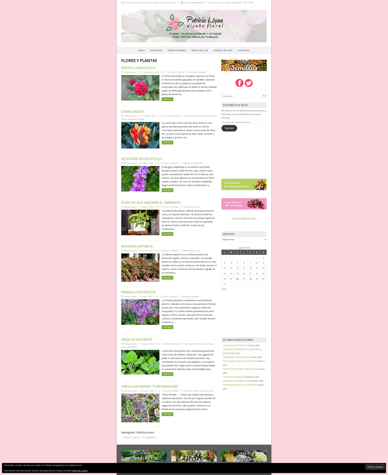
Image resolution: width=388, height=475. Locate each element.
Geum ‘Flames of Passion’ (234, 345)
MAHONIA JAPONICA (137, 246)
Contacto (244, 50)
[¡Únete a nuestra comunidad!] (239, 86)
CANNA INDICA (132, 111)
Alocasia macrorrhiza (194, 343)
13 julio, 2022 (147, 250)
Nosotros (156, 50)
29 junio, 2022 (148, 343)
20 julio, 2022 (147, 206)
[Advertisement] (244, 154)
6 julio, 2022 (147, 296)
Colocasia (208, 343)
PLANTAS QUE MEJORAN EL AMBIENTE (151, 202)
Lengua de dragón (136, 119)
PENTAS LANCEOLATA (138, 67)
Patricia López (130, 72)
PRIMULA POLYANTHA (138, 292)
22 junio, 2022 (148, 390)
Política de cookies (80, 470)
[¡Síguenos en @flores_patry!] (248, 86)
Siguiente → (152, 437)
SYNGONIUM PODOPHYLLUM (236, 357)
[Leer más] (244, 184)
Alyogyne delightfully (192, 163)
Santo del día (200, 50)
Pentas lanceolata (197, 72)
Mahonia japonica (191, 250)
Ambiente (187, 206)
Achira (189, 115)
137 (144, 437)
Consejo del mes (222, 50)
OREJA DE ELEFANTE (136, 339)
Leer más (167, 99)
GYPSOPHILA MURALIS (233, 377)
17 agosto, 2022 (149, 115)
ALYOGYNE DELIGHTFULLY (141, 158)
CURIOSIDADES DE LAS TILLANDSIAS (239, 384)
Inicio (141, 50)
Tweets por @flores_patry (244, 218)
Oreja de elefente (129, 347)
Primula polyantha (190, 296)
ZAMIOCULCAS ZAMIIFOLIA (234, 380)
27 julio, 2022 (147, 163)
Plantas (196, 206)
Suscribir (229, 128)
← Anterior (126, 437)
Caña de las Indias (201, 115)
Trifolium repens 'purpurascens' (199, 390)
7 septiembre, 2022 (150, 72)
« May (224, 288)
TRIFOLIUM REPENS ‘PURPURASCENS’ (149, 386)
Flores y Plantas (177, 72)
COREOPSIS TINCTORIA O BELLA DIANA (240, 369)
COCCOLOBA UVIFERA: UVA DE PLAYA (239, 361)
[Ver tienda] (244, 65)
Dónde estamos (177, 50)
